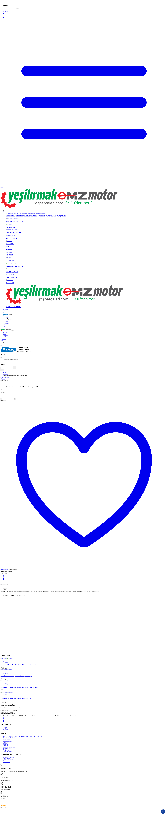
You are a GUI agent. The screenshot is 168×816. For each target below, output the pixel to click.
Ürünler (5, 212)
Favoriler (6, 11)
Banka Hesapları (6, 762)
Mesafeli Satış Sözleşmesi (8, 757)
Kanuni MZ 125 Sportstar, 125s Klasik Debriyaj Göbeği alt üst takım (19, 687)
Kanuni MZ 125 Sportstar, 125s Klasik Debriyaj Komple (16, 698)
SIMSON (5, 743)
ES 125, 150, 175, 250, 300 (9, 747)
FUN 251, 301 (6, 738)
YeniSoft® (3, 805)
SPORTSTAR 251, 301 (8, 739)
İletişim (4, 310)
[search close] (2, 370)
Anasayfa (5, 332)
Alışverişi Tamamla (12, 569)
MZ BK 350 (5, 745)
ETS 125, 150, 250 (7, 748)
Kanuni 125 (5, 374)
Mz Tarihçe (5, 309)
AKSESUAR (6, 750)
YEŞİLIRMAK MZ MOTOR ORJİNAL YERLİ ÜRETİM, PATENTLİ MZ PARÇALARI (22, 736)
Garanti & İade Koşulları (8, 759)
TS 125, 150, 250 (6, 749)
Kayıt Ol (15, 710)
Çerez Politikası (6, 760)
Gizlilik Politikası (6, 758)
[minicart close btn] (1, 357)
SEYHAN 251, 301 (7, 741)
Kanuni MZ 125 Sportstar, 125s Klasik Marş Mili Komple (16, 676)
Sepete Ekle (3, 400)
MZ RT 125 (5, 744)
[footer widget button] (13, 713)
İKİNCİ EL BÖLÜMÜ (8, 751)
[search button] (14, 367)
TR (4, 342)
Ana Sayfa (5, 372)
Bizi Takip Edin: (4, 573)
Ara (17, 8)
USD (9, 319)
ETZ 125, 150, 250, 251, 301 (9, 737)
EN (4, 343)
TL (9, 318)
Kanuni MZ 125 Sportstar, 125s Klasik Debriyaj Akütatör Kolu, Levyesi (20, 664)
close (13, 330)
